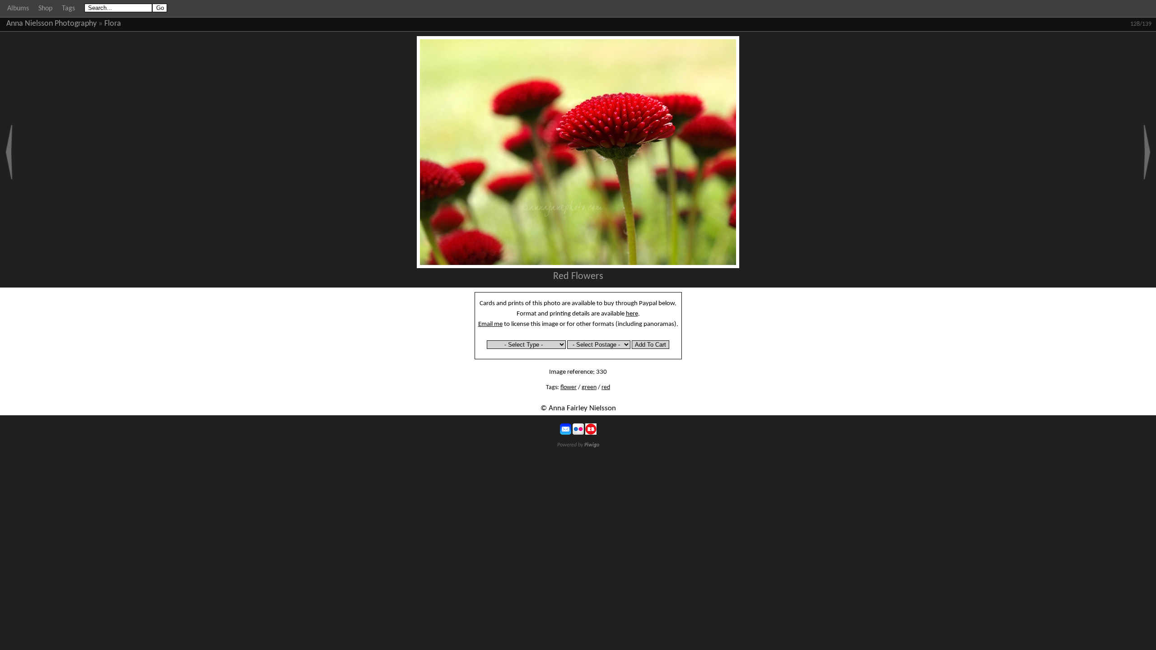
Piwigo (591, 445)
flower (568, 387)
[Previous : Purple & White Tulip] (9, 152)
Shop (45, 8)
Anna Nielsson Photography (51, 23)
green (589, 387)
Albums (18, 8)
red (605, 387)
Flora (112, 23)
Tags (68, 8)
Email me (490, 324)
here (632, 313)
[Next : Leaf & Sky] (1147, 152)
